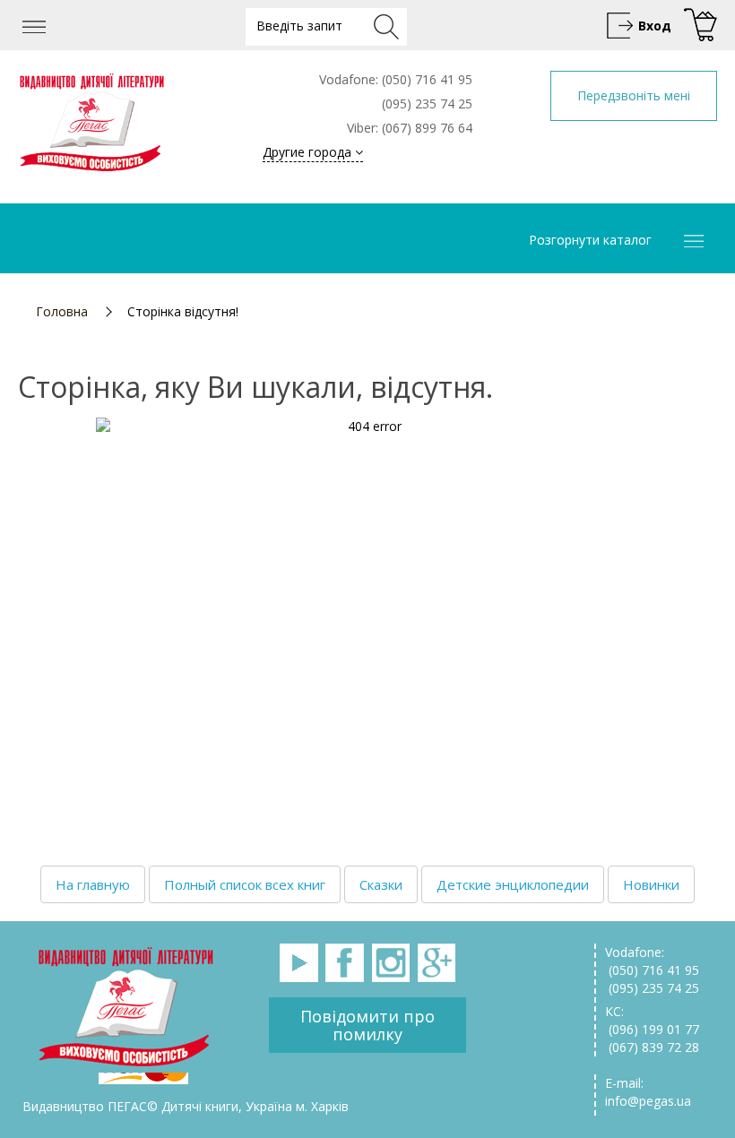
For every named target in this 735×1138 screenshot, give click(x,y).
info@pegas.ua (648, 1100)
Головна (62, 311)
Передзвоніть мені (633, 95)
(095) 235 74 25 (652, 987)
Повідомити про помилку (367, 1025)
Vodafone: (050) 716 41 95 (652, 961)
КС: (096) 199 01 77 (652, 1020)
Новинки (651, 884)
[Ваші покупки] (698, 25)
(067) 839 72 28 (652, 1047)
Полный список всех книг (244, 884)
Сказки (380, 884)
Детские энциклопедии (513, 884)
